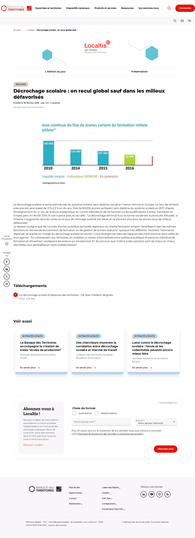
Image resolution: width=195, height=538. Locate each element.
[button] (48, 8)
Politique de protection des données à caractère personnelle (110, 434)
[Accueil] (16, 8)
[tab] (23, 384)
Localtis (30, 30)
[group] (97, 151)
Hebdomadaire (109, 413)
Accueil (16, 30)
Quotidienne (85, 413)
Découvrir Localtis (33, 445)
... (23, 30)
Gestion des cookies (57, 525)
